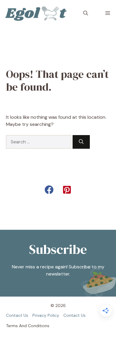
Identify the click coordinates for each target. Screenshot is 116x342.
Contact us (17, 315)
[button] (86, 13)
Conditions (38, 325)
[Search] (81, 142)
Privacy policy (45, 315)
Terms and (16, 325)
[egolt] (37, 13)
